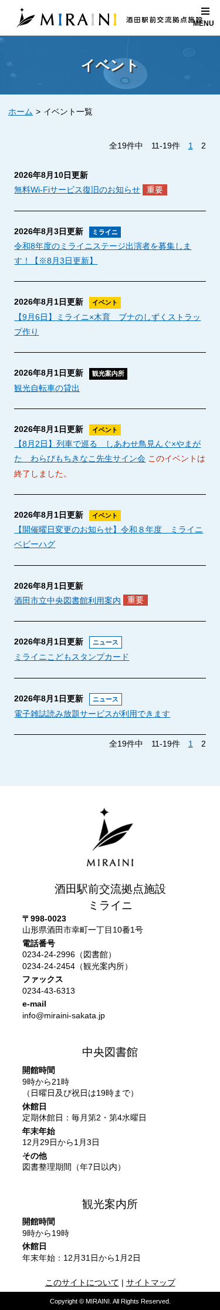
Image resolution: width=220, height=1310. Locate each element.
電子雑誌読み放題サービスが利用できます (92, 713)
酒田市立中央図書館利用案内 (67, 600)
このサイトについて (82, 1282)
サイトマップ (150, 1282)
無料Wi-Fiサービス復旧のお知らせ (77, 189)
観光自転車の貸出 (47, 388)
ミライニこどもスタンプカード (71, 656)
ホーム (20, 111)
